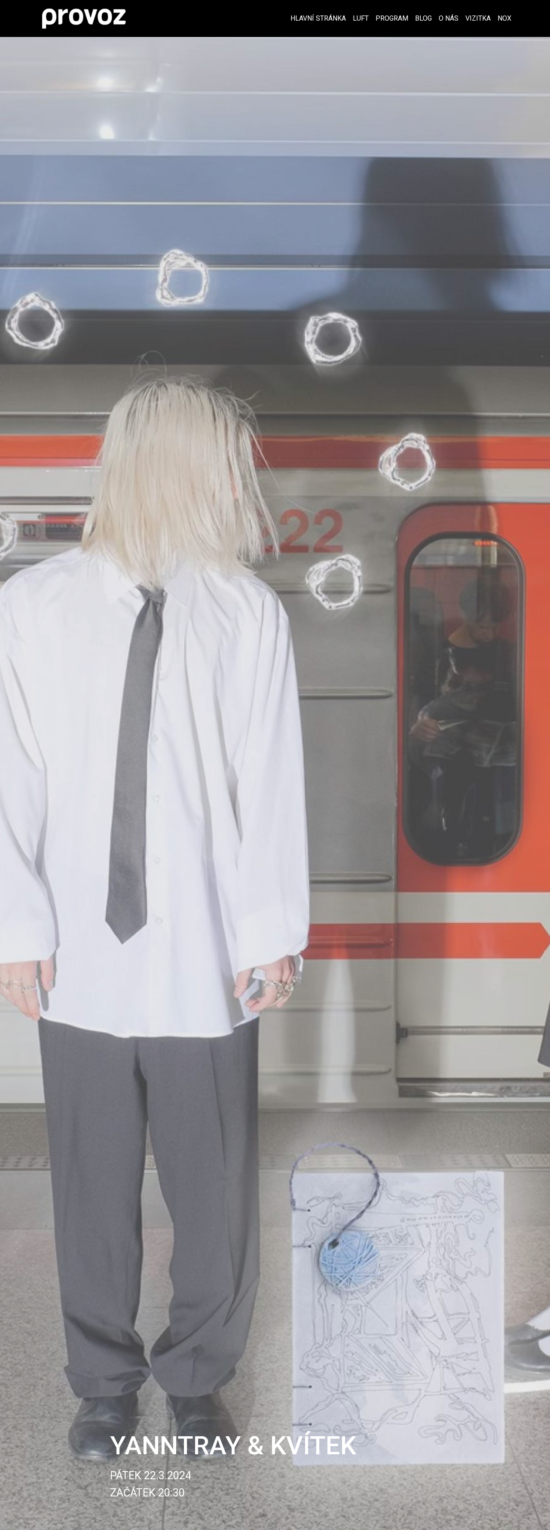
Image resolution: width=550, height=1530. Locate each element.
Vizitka (478, 18)
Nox (504, 18)
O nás (448, 18)
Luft (361, 18)
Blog (423, 18)
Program (392, 18)
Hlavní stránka (318, 18)
